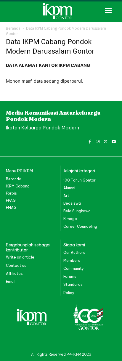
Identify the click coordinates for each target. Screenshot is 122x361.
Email (10, 281)
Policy (68, 293)
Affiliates (14, 273)
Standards (73, 284)
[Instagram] (97, 140)
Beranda (13, 28)
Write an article (20, 257)
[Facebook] (89, 140)
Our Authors (74, 252)
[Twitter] (105, 140)
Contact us (16, 265)
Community (73, 268)
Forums (69, 276)
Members (71, 260)
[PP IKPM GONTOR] (61, 11)
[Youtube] (113, 140)
